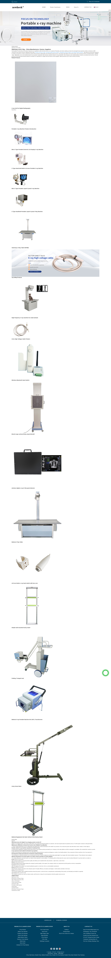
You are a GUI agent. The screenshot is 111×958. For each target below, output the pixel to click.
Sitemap (55, 953)
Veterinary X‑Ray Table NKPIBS (20, 247)
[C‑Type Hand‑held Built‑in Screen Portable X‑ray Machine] (20, 159)
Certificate (47, 920)
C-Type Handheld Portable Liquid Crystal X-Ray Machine (27, 211)
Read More (14, 109)
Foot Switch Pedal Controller (77, 52)
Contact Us (87, 7)
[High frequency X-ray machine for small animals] (31, 297)
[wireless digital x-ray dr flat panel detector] (37, 461)
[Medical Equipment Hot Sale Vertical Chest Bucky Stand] (36, 811)
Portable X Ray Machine (23, 933)
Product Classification (55, 7)
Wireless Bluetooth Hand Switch (20, 380)
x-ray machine (22, 929)
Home (44, 7)
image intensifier (44, 935)
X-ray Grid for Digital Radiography (21, 108)
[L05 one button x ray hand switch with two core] (31, 562)
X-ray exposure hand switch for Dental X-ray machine (25, 850)
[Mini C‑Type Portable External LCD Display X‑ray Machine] (22, 139)
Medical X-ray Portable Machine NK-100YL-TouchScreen (27, 719)
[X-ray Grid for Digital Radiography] (36, 82)
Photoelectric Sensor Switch (65, 52)
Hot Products (50, 953)
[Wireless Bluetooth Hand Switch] (31, 359)
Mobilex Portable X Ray (47, 955)
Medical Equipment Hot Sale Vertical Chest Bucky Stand (27, 837)
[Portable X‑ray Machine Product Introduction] (21, 119)
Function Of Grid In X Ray (40, 52)
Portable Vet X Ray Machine (58, 955)
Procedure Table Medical (17, 885)
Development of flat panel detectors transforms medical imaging (27, 853)
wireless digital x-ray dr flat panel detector (23, 488)
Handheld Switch (15, 887)
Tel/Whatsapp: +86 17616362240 (90, 931)
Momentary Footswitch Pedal (17, 878)
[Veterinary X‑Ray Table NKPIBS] (28, 229)
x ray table (44, 939)
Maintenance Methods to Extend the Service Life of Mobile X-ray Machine (29, 845)
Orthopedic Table (15, 883)
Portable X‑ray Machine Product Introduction (24, 129)
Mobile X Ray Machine (22, 931)
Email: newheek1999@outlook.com (91, 929)
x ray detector (44, 937)
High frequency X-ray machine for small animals (25, 317)
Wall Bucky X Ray (15, 877)
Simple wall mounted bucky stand (21, 627)
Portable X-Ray (38, 955)
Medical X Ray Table (17, 542)
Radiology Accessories (44, 941)
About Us (76, 7)
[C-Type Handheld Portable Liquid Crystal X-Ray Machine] (22, 200)
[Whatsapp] (105, 673)
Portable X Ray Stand (68, 955)
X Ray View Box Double (16, 882)
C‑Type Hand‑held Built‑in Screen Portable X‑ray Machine (27, 168)
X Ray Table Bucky (30, 955)
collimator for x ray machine (22, 944)
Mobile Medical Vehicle (22, 937)
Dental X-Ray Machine (22, 935)
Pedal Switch (14, 886)
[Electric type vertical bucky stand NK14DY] (37, 407)
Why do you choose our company (66, 933)
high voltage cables (44, 933)
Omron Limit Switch (16, 881)
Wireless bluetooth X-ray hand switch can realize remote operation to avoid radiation (32, 856)
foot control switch (44, 929)
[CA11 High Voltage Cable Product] (21, 328)
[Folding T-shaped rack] (36, 653)
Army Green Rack (16, 786)
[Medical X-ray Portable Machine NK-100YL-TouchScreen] (31, 699)
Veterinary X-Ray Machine (22, 939)
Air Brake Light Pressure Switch (52, 52)
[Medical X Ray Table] (37, 515)
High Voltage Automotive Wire (18, 879)
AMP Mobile (60, 953)
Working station (61, 920)
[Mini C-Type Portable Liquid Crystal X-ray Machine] (21, 178)
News (67, 7)
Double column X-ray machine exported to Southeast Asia (26, 847)
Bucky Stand (22, 943)
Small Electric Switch (16, 890)
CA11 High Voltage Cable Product (21, 339)
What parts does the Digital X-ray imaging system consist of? (26, 842)
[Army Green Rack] (44, 753)
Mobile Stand (22, 941)
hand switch (44, 931)
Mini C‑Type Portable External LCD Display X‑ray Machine (27, 149)
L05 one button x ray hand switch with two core (25, 583)
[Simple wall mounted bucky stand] (32, 605)
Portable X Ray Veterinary (79, 955)
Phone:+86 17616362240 (94, 1)
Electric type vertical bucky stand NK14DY (23, 434)
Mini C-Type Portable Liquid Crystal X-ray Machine (25, 188)
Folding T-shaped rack (18, 678)
